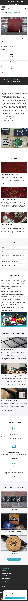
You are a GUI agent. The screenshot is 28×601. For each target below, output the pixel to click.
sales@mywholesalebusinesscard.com (14, 473)
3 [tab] (15, 35)
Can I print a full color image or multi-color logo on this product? (13, 256)
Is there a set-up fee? (7, 247)
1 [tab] (11, 35)
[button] (25, 8)
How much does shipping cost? (9, 265)
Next (24, 26)
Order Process (5, 570)
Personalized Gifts (16, 12)
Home (4, 12)
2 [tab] (13, 35)
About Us (4, 586)
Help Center (14, 476)
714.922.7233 (13, 472)
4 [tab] (17, 35)
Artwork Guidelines (6, 573)
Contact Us (4, 584)
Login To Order (4, 72)
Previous (3, 26)
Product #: (3, 49)
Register (17, 4)
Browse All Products (14, 559)
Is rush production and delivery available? (11, 251)
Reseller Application (6, 578)
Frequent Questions (6, 575)
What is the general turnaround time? (10, 261)
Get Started (14, 458)
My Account (11, 4)
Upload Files (14, 441)
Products (9, 12)
